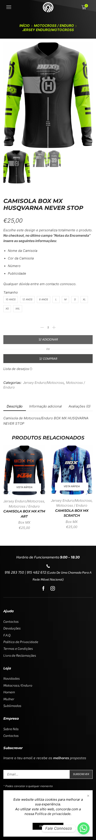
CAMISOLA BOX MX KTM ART (24, 513)
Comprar (50, 358)
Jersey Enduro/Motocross (48, 30)
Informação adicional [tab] (45, 406)
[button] (9, 96)
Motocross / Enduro (54, 25)
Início (24, 25)
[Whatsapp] (83, 828)
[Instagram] (52, 588)
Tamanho (10, 292)
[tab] (14, 406)
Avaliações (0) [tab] (79, 406)
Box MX (24, 522)
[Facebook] (43, 588)
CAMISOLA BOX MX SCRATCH (71, 513)
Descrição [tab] (15, 406)
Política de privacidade (53, 814)
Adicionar (50, 339)
